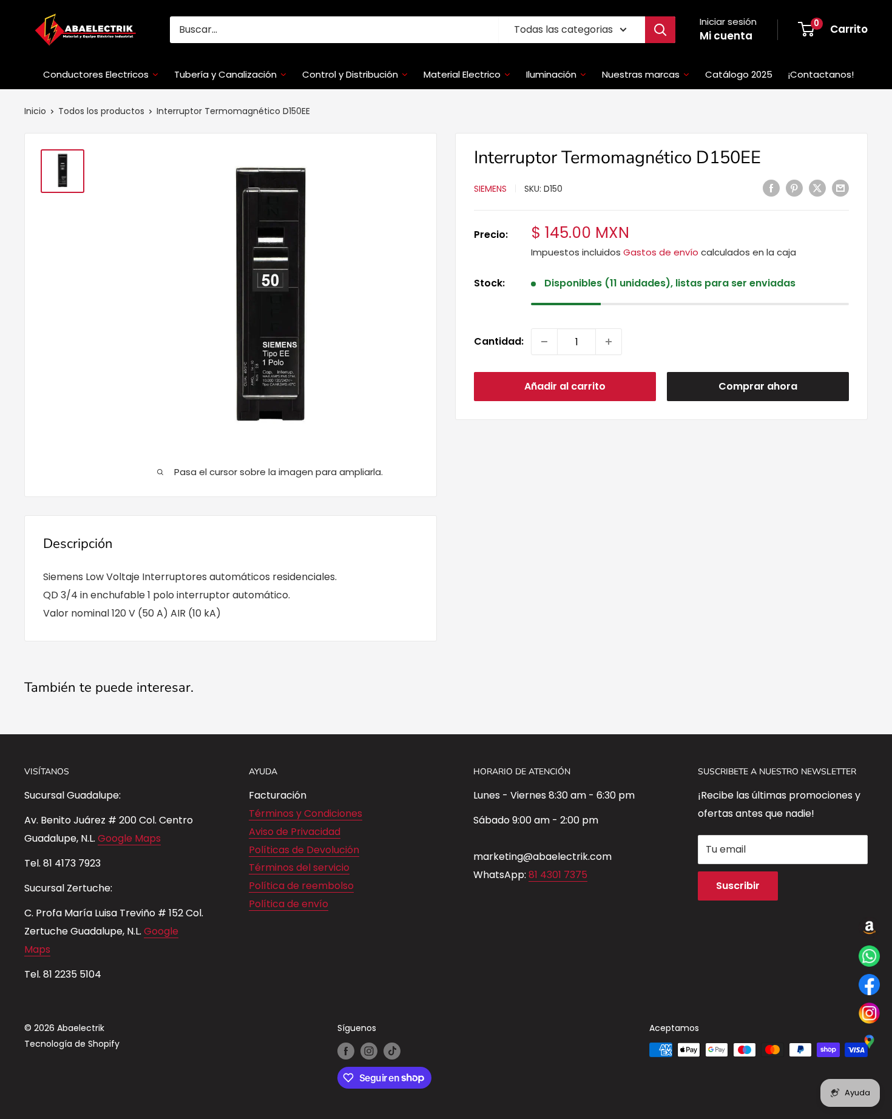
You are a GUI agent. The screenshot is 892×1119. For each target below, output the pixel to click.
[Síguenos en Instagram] (368, 1051)
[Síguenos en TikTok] (391, 1051)
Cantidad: (499, 341)
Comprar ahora (757, 386)
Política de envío (288, 904)
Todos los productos (101, 111)
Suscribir (738, 886)
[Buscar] (660, 29)
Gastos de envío (660, 252)
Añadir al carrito (565, 386)
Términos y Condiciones (305, 813)
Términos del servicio (299, 867)
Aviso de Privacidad (294, 832)
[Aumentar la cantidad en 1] (608, 341)
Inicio (35, 111)
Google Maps (129, 838)
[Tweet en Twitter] (817, 187)
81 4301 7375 (558, 875)
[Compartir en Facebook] (771, 187)
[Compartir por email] (840, 187)
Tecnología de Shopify (72, 1044)
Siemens (490, 189)
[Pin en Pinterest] (794, 187)
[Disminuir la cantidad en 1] (544, 341)
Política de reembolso (301, 886)
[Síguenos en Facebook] (345, 1051)
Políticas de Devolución (304, 850)
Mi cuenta (726, 36)
